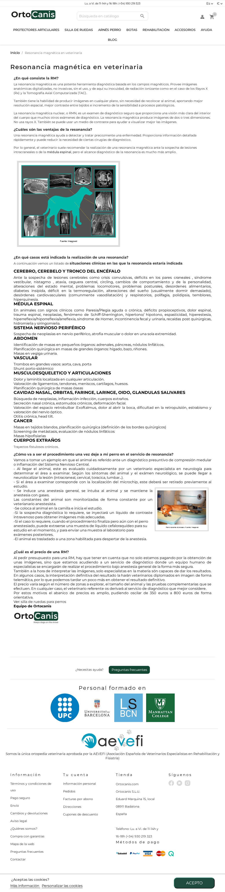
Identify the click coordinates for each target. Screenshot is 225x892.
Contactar (18, 859)
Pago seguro (20, 798)
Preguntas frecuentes (129, 670)
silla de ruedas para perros (43, 602)
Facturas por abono (78, 799)
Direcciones (72, 807)
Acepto (194, 882)
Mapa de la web (22, 844)
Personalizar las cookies (62, 886)
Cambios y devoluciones (29, 813)
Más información (25, 886)
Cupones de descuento (80, 814)
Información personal (79, 784)
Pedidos (69, 791)
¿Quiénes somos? (23, 829)
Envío (14, 806)
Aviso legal (18, 821)
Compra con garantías (27, 836)
